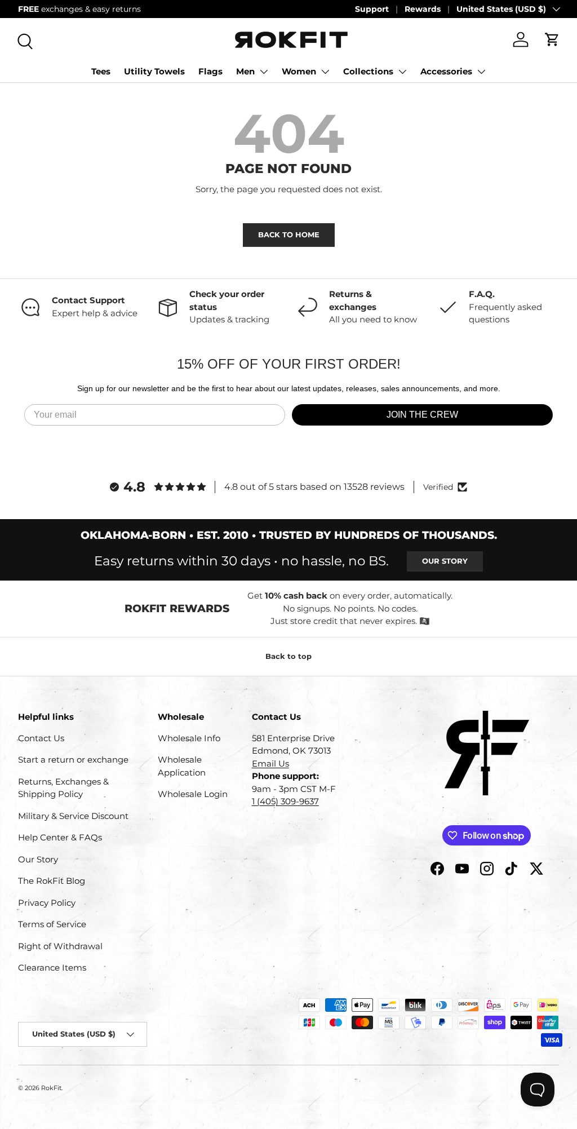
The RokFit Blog (51, 880)
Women (299, 71)
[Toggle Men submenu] (263, 71)
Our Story (445, 560)
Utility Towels (154, 71)
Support (372, 9)
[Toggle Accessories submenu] (481, 71)
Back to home (288, 234)
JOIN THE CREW (422, 414)
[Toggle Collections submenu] (402, 71)
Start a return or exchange (73, 759)
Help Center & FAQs (60, 837)
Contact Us (41, 738)
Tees (100, 71)
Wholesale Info (189, 738)
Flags (210, 71)
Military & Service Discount (73, 816)
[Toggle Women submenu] (325, 71)
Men (245, 71)
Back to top (288, 656)
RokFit (51, 1088)
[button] (552, 39)
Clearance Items (52, 967)
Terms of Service (52, 924)
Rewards (423, 9)
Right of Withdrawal (60, 946)
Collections (368, 71)
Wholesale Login (193, 794)
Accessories (446, 71)
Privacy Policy (47, 902)
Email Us (270, 763)
